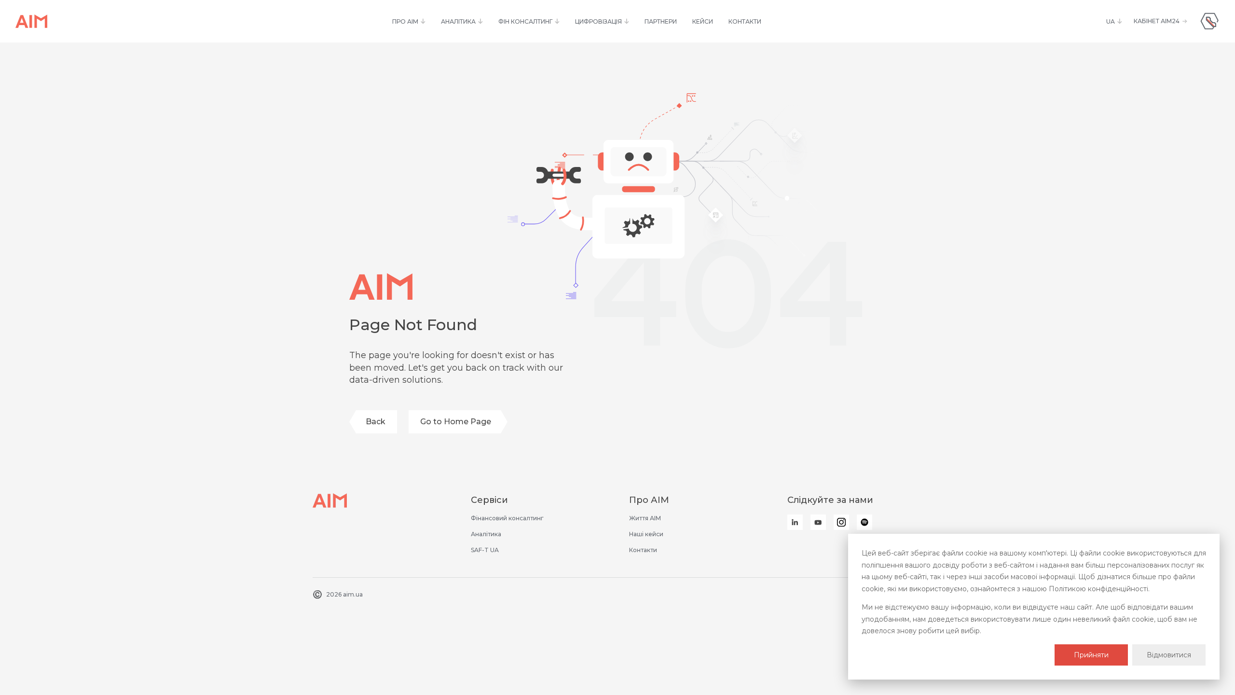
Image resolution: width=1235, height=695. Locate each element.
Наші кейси (646, 534)
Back (375, 421)
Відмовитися (1169, 655)
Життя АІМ (645, 518)
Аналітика (486, 534)
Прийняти (1091, 655)
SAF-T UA (485, 550)
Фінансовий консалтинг (507, 518)
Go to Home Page (455, 421)
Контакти (643, 550)
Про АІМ (649, 500)
